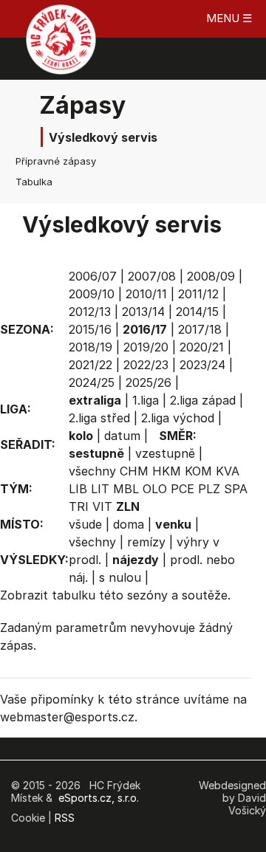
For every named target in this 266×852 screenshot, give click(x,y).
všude (85, 524)
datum (122, 435)
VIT (102, 506)
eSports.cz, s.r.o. (98, 797)
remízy (146, 542)
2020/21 (202, 347)
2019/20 (145, 347)
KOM (198, 471)
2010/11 (146, 293)
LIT (100, 488)
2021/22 (90, 364)
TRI (79, 506)
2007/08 (152, 276)
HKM (166, 471)
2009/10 (92, 293)
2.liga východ (177, 417)
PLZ (209, 488)
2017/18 (200, 329)
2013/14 (143, 311)
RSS (65, 817)
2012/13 (90, 311)
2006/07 (93, 276)
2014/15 (197, 311)
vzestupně (165, 453)
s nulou (120, 577)
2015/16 (90, 329)
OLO (155, 488)
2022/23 (145, 364)
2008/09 (211, 276)
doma (128, 524)
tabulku (73, 595)
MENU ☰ (229, 18)
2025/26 (148, 382)
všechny (92, 471)
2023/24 (202, 364)
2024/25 (92, 382)
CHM (134, 471)
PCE (182, 488)
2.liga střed (99, 417)
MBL (126, 488)
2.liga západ (203, 400)
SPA (236, 488)
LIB (78, 488)
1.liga (145, 400)
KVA (227, 471)
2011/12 (198, 293)
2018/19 (90, 347)
